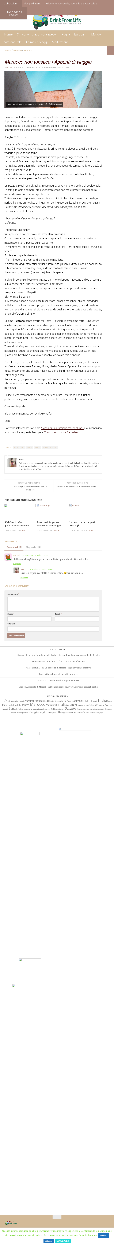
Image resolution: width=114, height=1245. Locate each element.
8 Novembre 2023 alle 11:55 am (36, 555)
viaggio (63, 712)
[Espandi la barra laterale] (110, 50)
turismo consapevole (99, 709)
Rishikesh (55, 709)
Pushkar (20, 709)
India (102, 700)
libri (9, 705)
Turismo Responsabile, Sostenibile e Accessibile (71, 3)
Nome (10, 614)
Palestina (108, 705)
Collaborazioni (9, 3)
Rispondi (17, 563)
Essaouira (70, 701)
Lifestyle (15, 705)
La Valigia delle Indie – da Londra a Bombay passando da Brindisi (68, 655)
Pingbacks (33, 547)
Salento (70, 708)
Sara (9, 67)
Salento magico (83, 709)
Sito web (11, 624)
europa (78, 700)
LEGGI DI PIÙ (63, 1241)
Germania (94, 701)
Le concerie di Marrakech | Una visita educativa (62, 661)
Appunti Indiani (33, 700)
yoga (101, 712)
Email (58, 614)
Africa (7, 50)
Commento (13, 594)
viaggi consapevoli (48, 712)
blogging (51, 701)
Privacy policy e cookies (13, 13)
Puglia (65, 34)
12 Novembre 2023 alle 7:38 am (40, 569)
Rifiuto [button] (48, 1241)
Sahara (61, 709)
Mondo (96, 34)
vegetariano (24, 713)
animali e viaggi (17, 701)
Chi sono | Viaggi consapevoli (37, 34)
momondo (87, 705)
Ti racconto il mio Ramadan (61, 432)
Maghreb (29, 447)
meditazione (66, 704)
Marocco (28, 50)
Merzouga (79, 705)
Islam (22, 447)
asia (45, 700)
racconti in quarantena (33, 709)
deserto (57, 701)
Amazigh (17, 50)
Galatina (86, 701)
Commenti (14, 547)
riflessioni (46, 709)
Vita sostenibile (92, 712)
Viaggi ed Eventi (32, 3)
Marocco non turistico (50, 447)
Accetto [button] (103, 1235)
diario (63, 700)
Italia (5, 705)
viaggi (33, 712)
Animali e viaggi (37, 42)
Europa (79, 34)
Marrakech (51, 704)
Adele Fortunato (34, 668)
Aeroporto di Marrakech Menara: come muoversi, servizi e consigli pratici (62, 687)
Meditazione (60, 42)
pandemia (5, 709)
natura (101, 705)
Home (8, 34)
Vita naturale (13, 42)
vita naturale (78, 712)
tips (91, 709)
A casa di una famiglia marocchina (62, 428)
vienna (69, 713)
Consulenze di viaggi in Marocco (62, 674)
